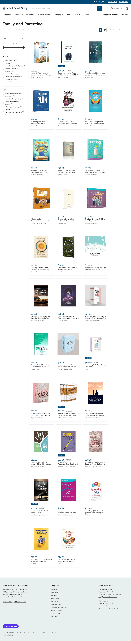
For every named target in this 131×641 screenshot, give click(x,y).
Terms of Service (56, 610)
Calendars (19, 15)
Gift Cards (124, 15)
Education (30, 15)
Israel (68, 15)
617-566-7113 (112, 2)
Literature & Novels (44, 15)
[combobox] (64, 8)
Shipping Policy (56, 604)
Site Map (54, 616)
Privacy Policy (55, 613)
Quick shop (41, 65)
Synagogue (58, 15)
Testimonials (55, 598)
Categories (7, 15)
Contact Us (54, 592)
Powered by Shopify (9, 635)
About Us (77, 15)
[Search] (99, 8)
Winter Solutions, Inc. (34, 633)
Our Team (54, 595)
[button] (100, 30)
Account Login (55, 601)
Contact (86, 15)
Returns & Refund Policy (59, 607)
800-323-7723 (123, 2)
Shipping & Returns (110, 15)
